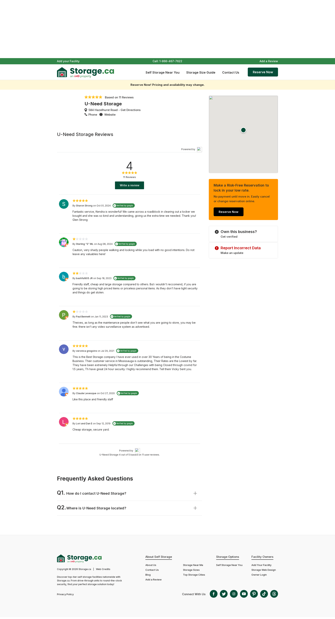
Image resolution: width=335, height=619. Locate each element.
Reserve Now (263, 72)
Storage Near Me (193, 565)
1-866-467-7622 (170, 61)
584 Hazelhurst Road (103, 110)
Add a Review (269, 61)
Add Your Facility (261, 565)
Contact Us (230, 72)
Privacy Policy (65, 594)
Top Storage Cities (194, 574)
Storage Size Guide (200, 72)
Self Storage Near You (163, 72)
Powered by (127, 450)
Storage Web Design (263, 569)
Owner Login (259, 574)
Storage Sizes (191, 569)
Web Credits (103, 569)
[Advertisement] (167, 29)
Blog (148, 574)
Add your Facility (68, 61)
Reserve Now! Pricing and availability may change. (167, 85)
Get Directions (131, 110)
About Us (150, 565)
